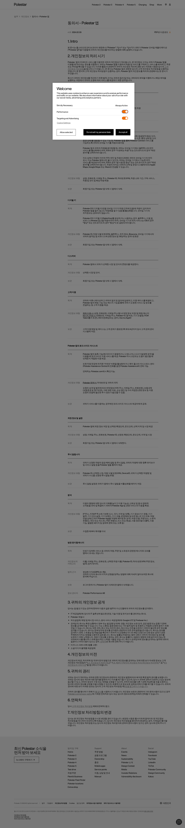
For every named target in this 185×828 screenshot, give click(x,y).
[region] (93, 111)
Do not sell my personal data (98, 132)
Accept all (123, 132)
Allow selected (66, 132)
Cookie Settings (63, 123)
